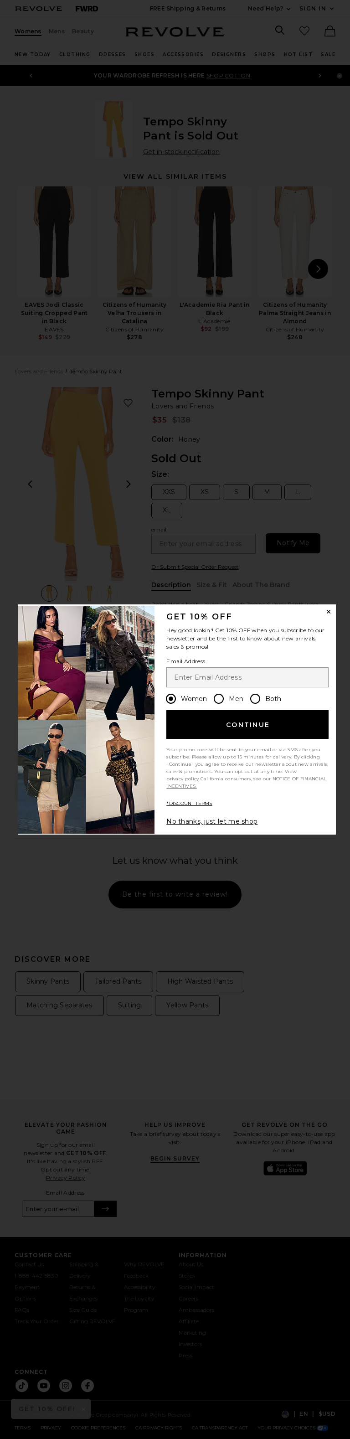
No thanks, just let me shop (211, 821)
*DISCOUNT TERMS (189, 803)
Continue (248, 725)
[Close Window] (328, 611)
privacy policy (182, 779)
